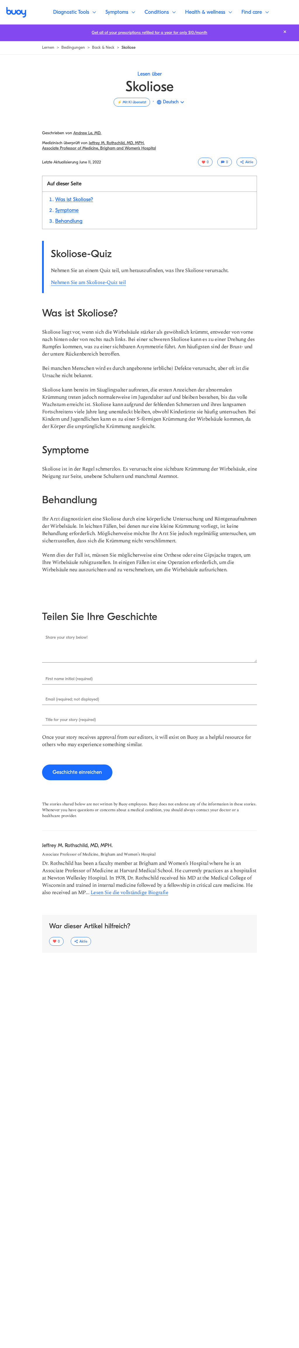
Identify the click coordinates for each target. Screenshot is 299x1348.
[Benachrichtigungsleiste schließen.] (284, 31)
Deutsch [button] (171, 102)
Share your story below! (67, 637)
